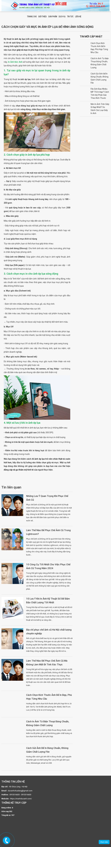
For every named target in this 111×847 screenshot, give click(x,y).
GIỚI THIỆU (42, 16)
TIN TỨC (70, 16)
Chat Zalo (104, 842)
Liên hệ (78, 16)
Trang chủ (32, 16)
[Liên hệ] (7, 840)
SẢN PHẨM (52, 16)
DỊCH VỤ (62, 16)
